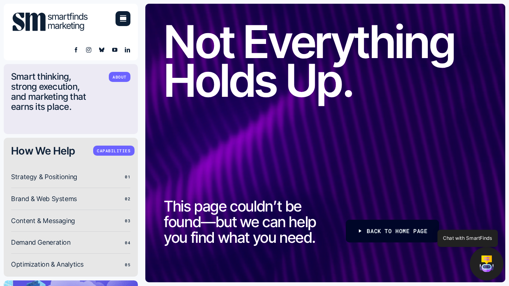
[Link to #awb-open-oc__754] (123, 18)
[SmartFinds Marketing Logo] (50, 14)
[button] (486, 263)
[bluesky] (102, 50)
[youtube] (115, 50)
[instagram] (89, 50)
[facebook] (76, 50)
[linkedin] (127, 50)
